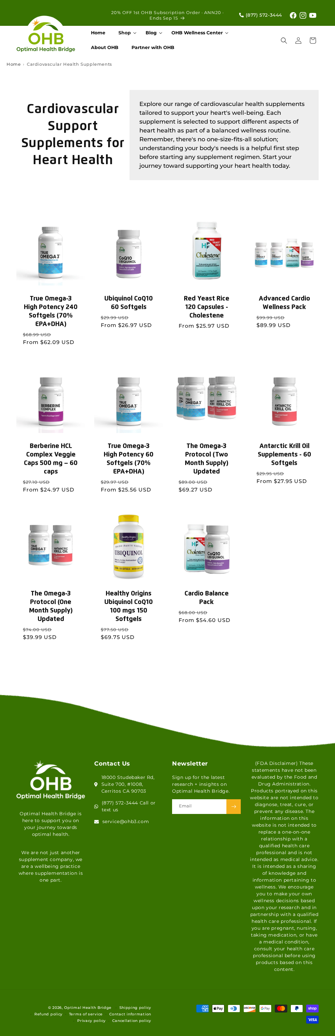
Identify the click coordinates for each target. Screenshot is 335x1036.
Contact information (130, 1014)
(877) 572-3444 (263, 15)
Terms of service (86, 1014)
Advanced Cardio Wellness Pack (284, 302)
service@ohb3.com (125, 821)
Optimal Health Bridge (88, 1007)
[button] (125, 33)
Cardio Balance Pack (207, 597)
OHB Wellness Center (197, 33)
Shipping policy (135, 1007)
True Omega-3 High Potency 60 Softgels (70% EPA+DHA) (128, 459)
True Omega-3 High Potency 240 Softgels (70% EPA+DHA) (51, 311)
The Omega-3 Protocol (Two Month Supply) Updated (206, 459)
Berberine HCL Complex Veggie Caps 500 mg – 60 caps (51, 459)
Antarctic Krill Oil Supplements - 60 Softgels (284, 454)
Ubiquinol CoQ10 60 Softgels (128, 302)
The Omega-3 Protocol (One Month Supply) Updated (51, 606)
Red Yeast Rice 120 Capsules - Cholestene (206, 307)
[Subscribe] (233, 806)
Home (14, 64)
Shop (124, 33)
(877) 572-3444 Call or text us (129, 806)
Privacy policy (91, 1020)
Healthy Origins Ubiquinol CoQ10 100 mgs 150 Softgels (128, 606)
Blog (151, 33)
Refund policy (48, 1014)
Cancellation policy (131, 1020)
